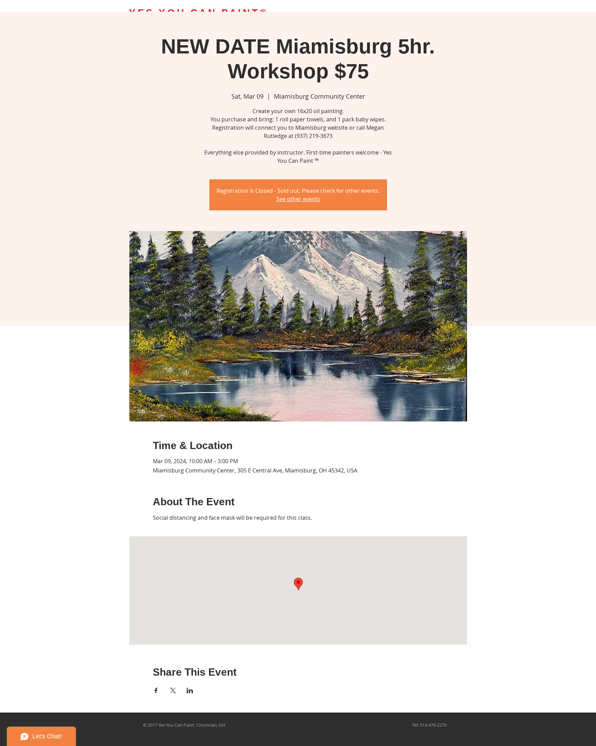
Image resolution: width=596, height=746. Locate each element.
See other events (298, 199)
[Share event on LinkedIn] (190, 690)
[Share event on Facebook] (156, 690)
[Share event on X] (173, 690)
